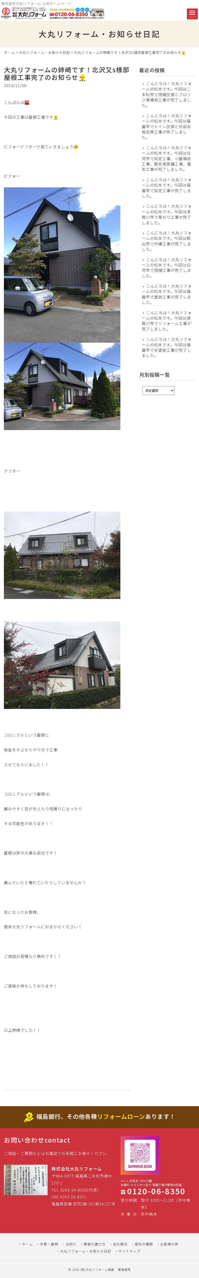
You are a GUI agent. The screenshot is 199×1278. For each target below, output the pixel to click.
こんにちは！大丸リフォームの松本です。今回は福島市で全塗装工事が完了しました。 (167, 347)
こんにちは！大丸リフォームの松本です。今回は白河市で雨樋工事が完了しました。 (167, 268)
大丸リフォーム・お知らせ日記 (44, 52)
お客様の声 (169, 1244)
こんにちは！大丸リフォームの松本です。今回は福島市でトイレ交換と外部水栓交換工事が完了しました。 (167, 126)
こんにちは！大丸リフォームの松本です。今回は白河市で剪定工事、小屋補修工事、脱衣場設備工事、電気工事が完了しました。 (167, 158)
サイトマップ (129, 1251)
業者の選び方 (95, 1244)
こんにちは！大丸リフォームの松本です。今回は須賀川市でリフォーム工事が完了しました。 (167, 321)
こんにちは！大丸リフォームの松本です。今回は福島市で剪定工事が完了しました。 (167, 188)
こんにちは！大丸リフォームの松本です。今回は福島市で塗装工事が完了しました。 (167, 294)
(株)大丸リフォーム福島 (97, 1269)
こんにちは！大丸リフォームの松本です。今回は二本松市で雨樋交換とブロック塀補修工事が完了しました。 (167, 94)
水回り (71, 1244)
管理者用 (124, 1269)
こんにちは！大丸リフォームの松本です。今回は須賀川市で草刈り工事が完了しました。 (167, 214)
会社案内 (120, 1244)
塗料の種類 (144, 1244)
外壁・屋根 (49, 1244)
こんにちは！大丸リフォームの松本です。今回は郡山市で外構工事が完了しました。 (167, 241)
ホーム (9, 52)
